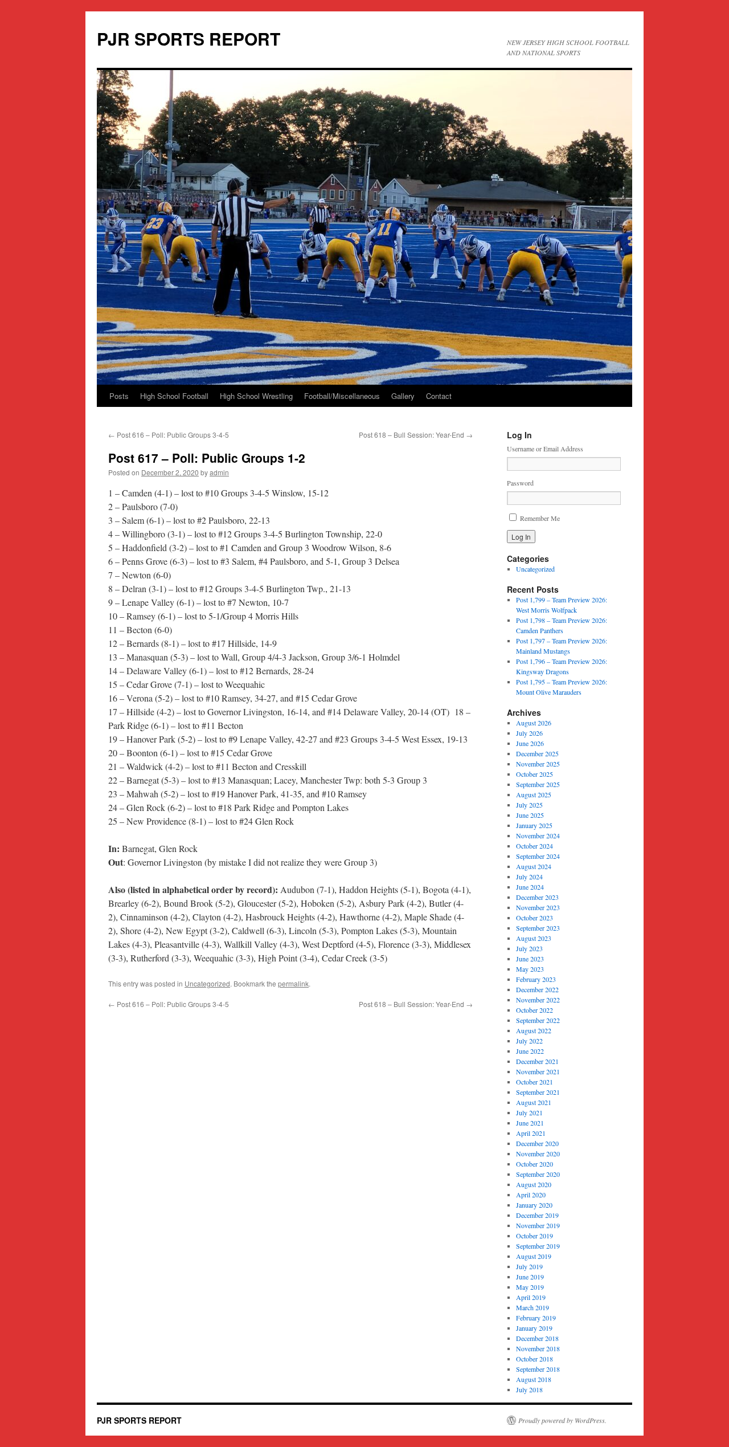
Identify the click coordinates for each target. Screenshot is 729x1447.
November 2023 (538, 907)
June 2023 (530, 958)
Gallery (403, 395)
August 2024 (533, 866)
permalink (293, 983)
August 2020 (533, 1184)
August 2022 (533, 1030)
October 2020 (534, 1163)
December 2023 (537, 897)
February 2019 (536, 1317)
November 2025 (538, 763)
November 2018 (538, 1348)
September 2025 (538, 784)
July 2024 (529, 876)
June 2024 (530, 886)
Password (520, 482)
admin (219, 472)
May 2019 (530, 1286)
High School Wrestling (256, 395)
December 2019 (537, 1215)
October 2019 (534, 1235)
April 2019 (531, 1297)
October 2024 (534, 845)
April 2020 (531, 1194)
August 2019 (533, 1256)
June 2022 (530, 1050)
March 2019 (532, 1307)
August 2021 (533, 1102)
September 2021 (538, 1092)
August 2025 (533, 794)
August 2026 (533, 722)
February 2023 (536, 979)
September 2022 (538, 1020)
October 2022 (534, 1009)
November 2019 (538, 1225)
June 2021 (530, 1122)
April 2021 (531, 1133)
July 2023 (529, 948)
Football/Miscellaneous (342, 395)
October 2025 (534, 773)
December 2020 (537, 1143)
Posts (119, 395)
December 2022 (537, 989)
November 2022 (538, 999)
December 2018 (537, 1338)
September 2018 (538, 1368)
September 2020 (538, 1174)
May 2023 (530, 968)
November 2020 (538, 1153)
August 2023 (533, 938)
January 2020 (534, 1204)
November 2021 (538, 1071)
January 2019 (534, 1327)
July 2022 (529, 1040)
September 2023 (538, 927)
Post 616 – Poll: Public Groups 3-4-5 (168, 434)
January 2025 (534, 825)
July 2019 (529, 1266)
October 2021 (534, 1081)
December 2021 (537, 1061)
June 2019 (530, 1276)
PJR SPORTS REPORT (188, 38)
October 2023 (534, 917)
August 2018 (533, 1379)
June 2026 (530, 743)
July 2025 (529, 804)
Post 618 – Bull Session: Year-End (416, 434)
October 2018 (534, 1358)
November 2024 (538, 835)
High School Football (174, 395)
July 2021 (529, 1112)
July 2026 (529, 732)
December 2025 (537, 753)
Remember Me (540, 518)
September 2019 (538, 1245)
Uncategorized (207, 983)
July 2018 (529, 1389)
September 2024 (538, 856)
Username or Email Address (545, 448)
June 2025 (530, 815)
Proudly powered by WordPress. (562, 1420)
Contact (439, 395)
